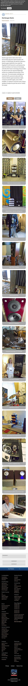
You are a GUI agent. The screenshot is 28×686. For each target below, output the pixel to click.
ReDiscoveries (4, 622)
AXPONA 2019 (16, 608)
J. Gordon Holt (16, 599)
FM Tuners (16, 581)
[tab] (10, 98)
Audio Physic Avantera (14, 267)
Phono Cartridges (17, 579)
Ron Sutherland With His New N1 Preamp (14, 519)
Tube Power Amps (5, 584)
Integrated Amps (4, 588)
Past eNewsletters (5, 655)
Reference (3, 644)
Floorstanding (4, 577)
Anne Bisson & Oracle (14, 379)
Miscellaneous (16, 592)
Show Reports (17, 603)
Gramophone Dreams (5, 618)
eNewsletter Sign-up (17, 644)
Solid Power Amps (5, 587)
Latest (17, 98)
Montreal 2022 (16, 611)
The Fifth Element (5, 631)
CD (2, 593)
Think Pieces (4, 648)
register (9, 93)
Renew (15, 660)
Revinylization (4, 625)
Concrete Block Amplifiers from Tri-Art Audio (14, 491)
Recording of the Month (6, 605)
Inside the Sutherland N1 (14, 548)
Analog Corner (4, 628)
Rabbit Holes (4, 621)
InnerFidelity (16, 600)
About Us (16, 647)
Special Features (4, 643)
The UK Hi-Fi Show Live (18, 649)
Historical (3, 649)
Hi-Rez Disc (4, 595)
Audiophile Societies (17, 643)
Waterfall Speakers (14, 239)
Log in (3, 93)
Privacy (15, 652)
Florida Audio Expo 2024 (18, 617)
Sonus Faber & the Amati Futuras (14, 435)
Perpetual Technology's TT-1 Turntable (14, 351)
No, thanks (3, 8)
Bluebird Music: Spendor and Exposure (14, 211)
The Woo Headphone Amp (14, 463)
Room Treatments (17, 588)
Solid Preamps (4, 586)
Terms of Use (16, 653)
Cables (15, 584)
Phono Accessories (17, 586)
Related (10, 98)
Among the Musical (5, 613)
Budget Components (17, 596)
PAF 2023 (16, 619)
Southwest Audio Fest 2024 (19, 614)
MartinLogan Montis (14, 295)
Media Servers (4, 599)
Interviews (3, 647)
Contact (12, 666)
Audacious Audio (17, 597)
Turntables (16, 577)
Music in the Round (5, 634)
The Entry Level (4, 635)
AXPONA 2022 (16, 607)
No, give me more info (6, 5)
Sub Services (16, 661)
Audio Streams (4, 632)
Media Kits (16, 651)
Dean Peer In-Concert (14, 407)
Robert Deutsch (5, 20)
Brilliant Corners (4, 617)
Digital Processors (5, 596)
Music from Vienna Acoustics (14, 183)
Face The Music (4, 636)
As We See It (4, 614)
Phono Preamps (4, 590)
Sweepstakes (4, 659)
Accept (9, 8)
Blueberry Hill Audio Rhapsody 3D (14, 155)
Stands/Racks (16, 590)
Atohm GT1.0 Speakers (14, 323)
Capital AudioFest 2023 (18, 618)
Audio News (4, 654)
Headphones (16, 591)
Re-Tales (3, 623)
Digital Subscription (17, 658)
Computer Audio (4, 597)
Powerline (16, 587)
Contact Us (16, 645)
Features (3, 609)
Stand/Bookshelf (4, 578)
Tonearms (16, 578)
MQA (2, 651)
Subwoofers (4, 579)
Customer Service (17, 648)
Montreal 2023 (16, 610)
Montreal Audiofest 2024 (18, 615)
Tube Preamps (4, 583)
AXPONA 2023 (16, 605)
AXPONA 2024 (16, 604)
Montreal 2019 (16, 612)
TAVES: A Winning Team (14, 127)
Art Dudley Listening (5, 630)
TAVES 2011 (9, 13)
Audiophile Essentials (5, 645)
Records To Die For (5, 606)
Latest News (5, 653)
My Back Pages (4, 619)
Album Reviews (4, 608)
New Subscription (17, 657)
